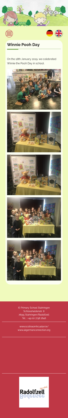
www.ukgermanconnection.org (34, 330)
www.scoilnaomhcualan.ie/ (34, 326)
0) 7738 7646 (39, 318)
